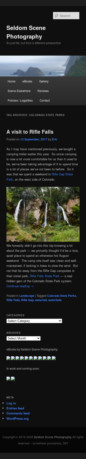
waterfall (41, 300)
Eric (54, 139)
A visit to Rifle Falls (30, 131)
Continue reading (20, 286)
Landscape (26, 295)
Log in (11, 403)
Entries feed (15, 408)
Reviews (43, 91)
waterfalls (55, 300)
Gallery (43, 81)
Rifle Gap (27, 300)
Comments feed (18, 413)
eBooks (27, 81)
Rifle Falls (13, 300)
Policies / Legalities (20, 100)
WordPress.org (17, 418)
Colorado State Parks (61, 295)
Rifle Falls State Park (44, 276)
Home (12, 81)
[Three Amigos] (42, 240)
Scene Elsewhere (19, 91)
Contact (45, 100)
